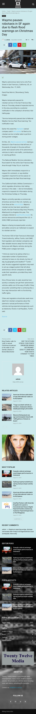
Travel (8, 11)
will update (17, 131)
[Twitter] (15, 45)
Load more (17, 519)
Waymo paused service (19, 142)
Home (4, 11)
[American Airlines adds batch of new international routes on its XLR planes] (7, 397)
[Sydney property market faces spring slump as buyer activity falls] (7, 484)
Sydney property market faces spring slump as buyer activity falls (23, 483)
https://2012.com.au (18, 382)
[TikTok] (20, 702)
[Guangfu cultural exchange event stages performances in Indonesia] (7, 473)
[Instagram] (16, 702)
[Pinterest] (20, 45)
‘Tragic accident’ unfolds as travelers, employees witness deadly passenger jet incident (23, 407)
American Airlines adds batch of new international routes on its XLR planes (23, 396)
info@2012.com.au (16, 687)
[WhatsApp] (24, 45)
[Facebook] (10, 45)
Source (4, 316)
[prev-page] (3, 427)
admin (8, 39)
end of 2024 (18, 204)
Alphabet (20, 129)
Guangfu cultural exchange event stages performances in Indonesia (23, 473)
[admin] (3, 40)
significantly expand (23, 215)
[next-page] (6, 427)
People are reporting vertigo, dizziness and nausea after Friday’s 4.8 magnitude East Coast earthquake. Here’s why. (18, 531)
